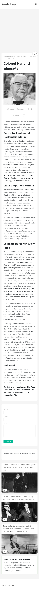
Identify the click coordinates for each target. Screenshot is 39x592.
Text (5, 423)
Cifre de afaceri (22, 56)
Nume (6, 409)
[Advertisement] (19, 29)
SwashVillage (9, 4)
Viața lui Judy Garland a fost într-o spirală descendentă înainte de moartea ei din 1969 (19, 467)
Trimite (8, 441)
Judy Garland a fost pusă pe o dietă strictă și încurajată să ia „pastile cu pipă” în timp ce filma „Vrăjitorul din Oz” (19, 528)
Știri (5, 490)
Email (6, 416)
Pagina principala (9, 56)
